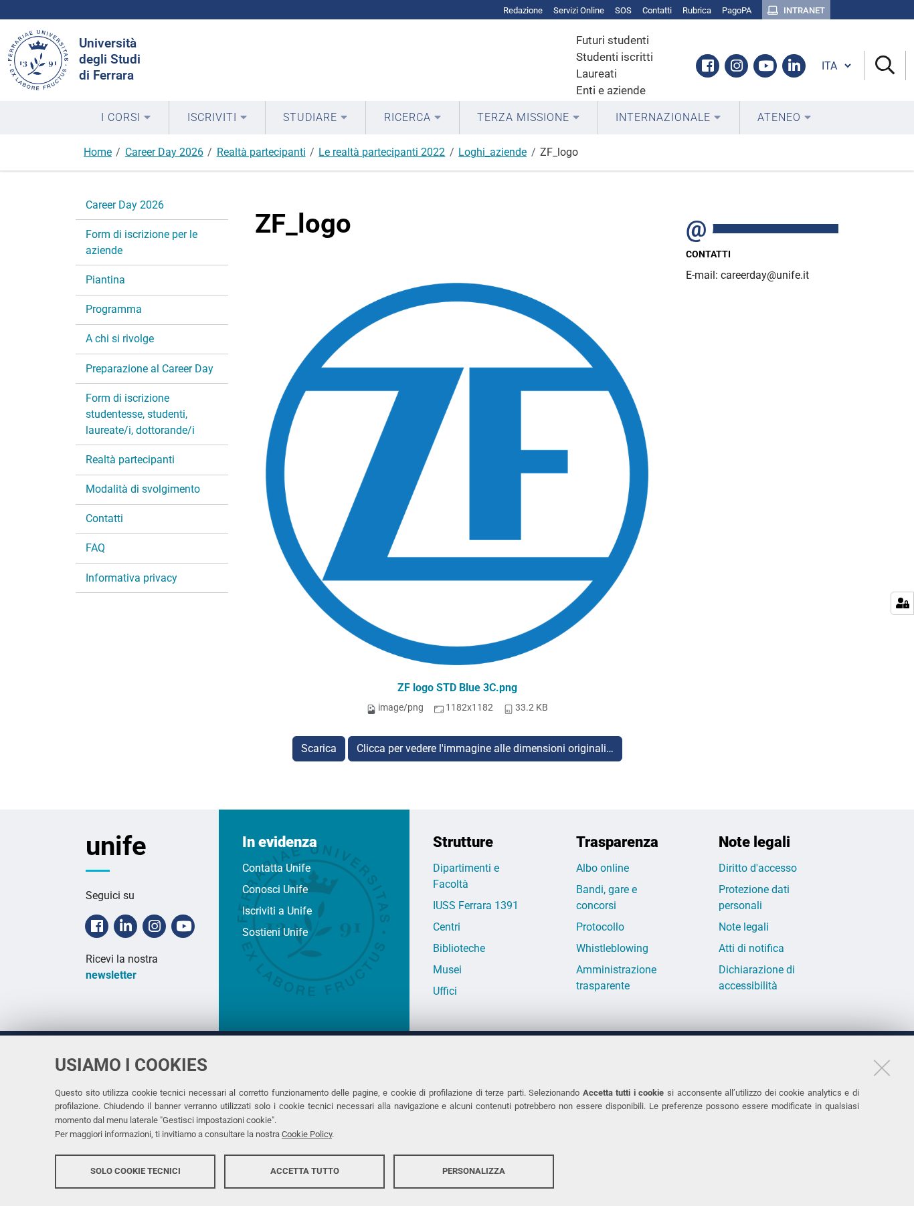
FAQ (95, 547)
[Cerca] (884, 66)
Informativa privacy (131, 578)
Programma (114, 309)
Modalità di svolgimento (143, 489)
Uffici (445, 991)
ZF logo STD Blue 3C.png (457, 687)
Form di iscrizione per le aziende (141, 242)
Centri (446, 927)
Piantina (105, 279)
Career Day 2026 (164, 152)
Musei (447, 969)
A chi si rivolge (120, 338)
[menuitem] (126, 117)
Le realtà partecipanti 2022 (381, 152)
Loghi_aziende (492, 152)
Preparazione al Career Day (149, 368)
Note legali (744, 927)
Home (98, 152)
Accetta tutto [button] (304, 1171)
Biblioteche (459, 948)
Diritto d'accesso (758, 868)
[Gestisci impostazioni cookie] (902, 603)
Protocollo (600, 927)
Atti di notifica (751, 948)
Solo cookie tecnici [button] (135, 1171)
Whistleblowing (612, 948)
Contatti (104, 518)
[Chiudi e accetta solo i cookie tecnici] (882, 1067)
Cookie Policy (307, 1134)
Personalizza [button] (473, 1171)
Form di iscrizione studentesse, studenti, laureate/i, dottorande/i (140, 414)
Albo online (602, 868)
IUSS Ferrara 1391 (476, 905)
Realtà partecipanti (261, 152)
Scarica (319, 748)
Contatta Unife (276, 868)
